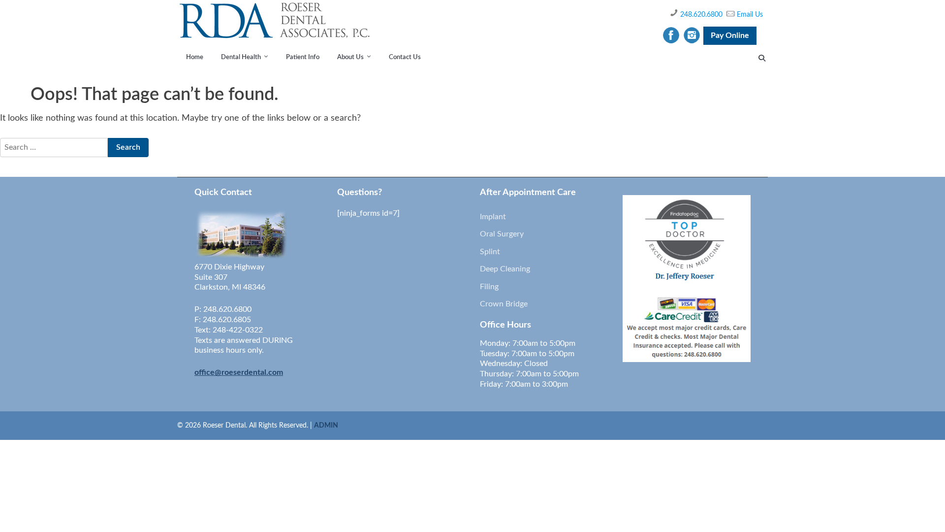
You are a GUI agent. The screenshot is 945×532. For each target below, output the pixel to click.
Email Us (750, 14)
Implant (493, 217)
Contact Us (405, 57)
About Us (350, 57)
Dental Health (241, 57)
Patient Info (302, 57)
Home (194, 57)
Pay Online (730, 35)
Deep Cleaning (505, 269)
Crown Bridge (504, 304)
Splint (490, 252)
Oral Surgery (502, 234)
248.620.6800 (701, 14)
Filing (489, 287)
